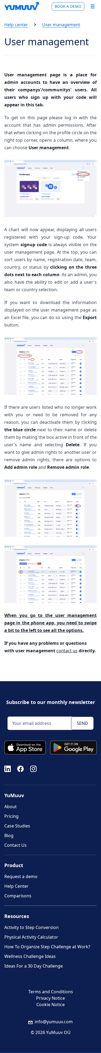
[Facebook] (20, 768)
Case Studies (17, 826)
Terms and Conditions (50, 992)
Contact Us (15, 845)
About (10, 807)
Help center (16, 25)
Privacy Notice (50, 998)
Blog (8, 835)
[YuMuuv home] (21, 6)
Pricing (11, 816)
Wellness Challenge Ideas (30, 956)
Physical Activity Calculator (31, 937)
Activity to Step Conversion (31, 927)
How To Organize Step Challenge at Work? (47, 947)
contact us (67, 651)
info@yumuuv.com (54, 1022)
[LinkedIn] (7, 768)
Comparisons (18, 896)
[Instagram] (33, 768)
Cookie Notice (50, 1004)
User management (61, 25)
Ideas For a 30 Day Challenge (33, 966)
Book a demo (68, 6)
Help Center (16, 886)
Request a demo (20, 876)
